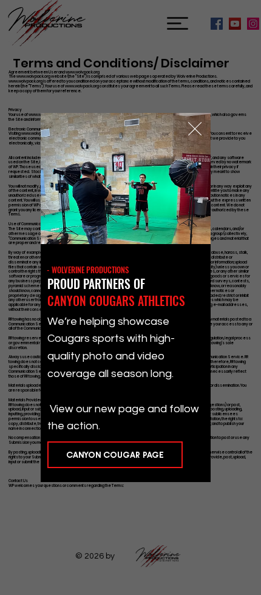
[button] (195, 129)
